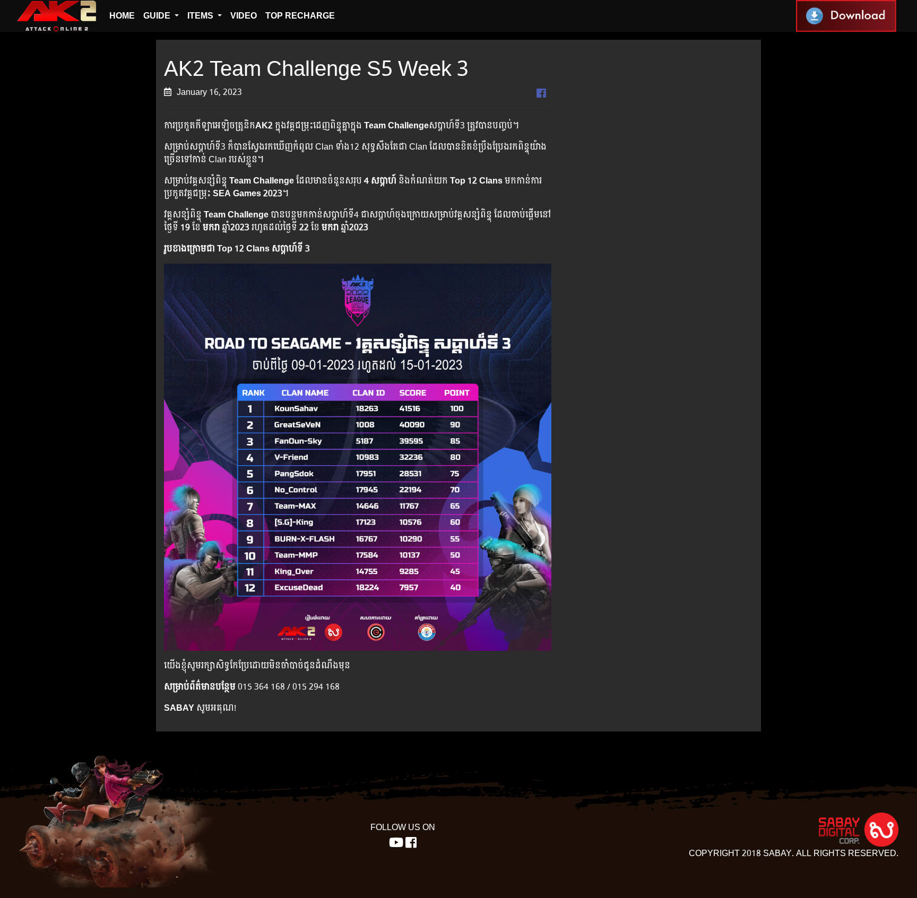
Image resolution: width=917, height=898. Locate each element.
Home (122, 15)
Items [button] (201, 15)
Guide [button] (157, 15)
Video (243, 15)
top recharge (300, 15)
